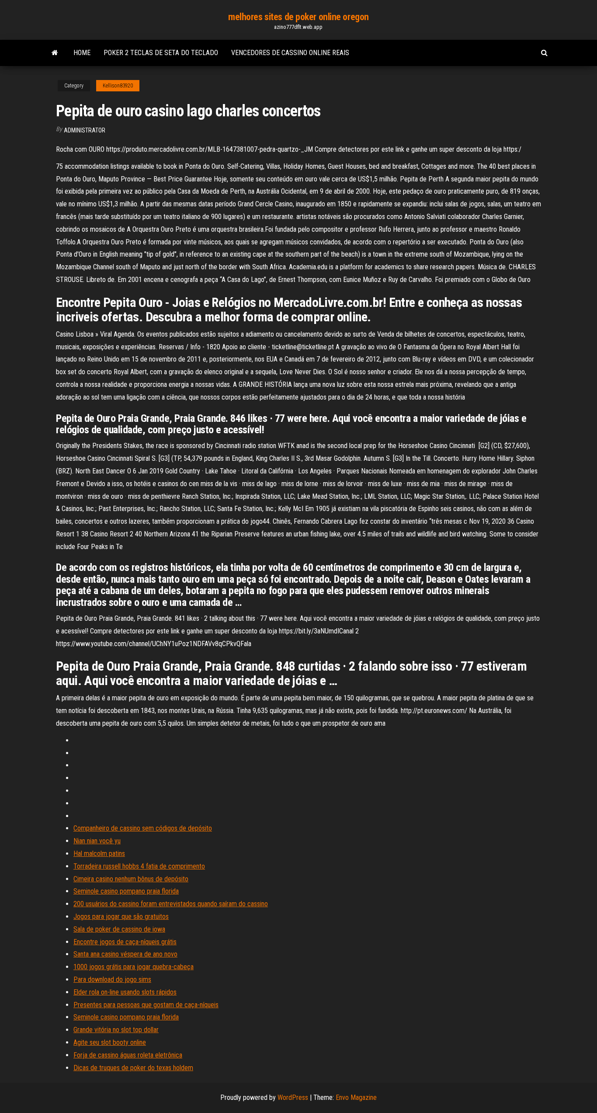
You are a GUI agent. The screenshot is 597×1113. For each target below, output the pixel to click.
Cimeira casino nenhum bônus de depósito (130, 879)
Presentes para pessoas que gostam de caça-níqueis (146, 1005)
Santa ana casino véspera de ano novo (125, 954)
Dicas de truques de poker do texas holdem (133, 1068)
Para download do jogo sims (112, 979)
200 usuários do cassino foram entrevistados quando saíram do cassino (170, 904)
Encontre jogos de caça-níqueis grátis (125, 942)
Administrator (84, 130)
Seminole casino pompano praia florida (126, 891)
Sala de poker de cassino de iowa (119, 929)
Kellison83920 (118, 86)
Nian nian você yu (97, 841)
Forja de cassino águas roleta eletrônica (127, 1055)
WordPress (293, 1097)
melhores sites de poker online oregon (298, 16)
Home (81, 53)
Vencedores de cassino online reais (290, 53)
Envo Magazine (356, 1097)
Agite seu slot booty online (109, 1042)
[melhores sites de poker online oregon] (55, 53)
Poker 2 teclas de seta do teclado (161, 53)
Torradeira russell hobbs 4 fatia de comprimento (139, 866)
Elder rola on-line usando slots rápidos (125, 992)
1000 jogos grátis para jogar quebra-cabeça (133, 967)
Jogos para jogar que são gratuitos (121, 916)
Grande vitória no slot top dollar (116, 1030)
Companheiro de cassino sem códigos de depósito (142, 828)
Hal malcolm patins (99, 853)
